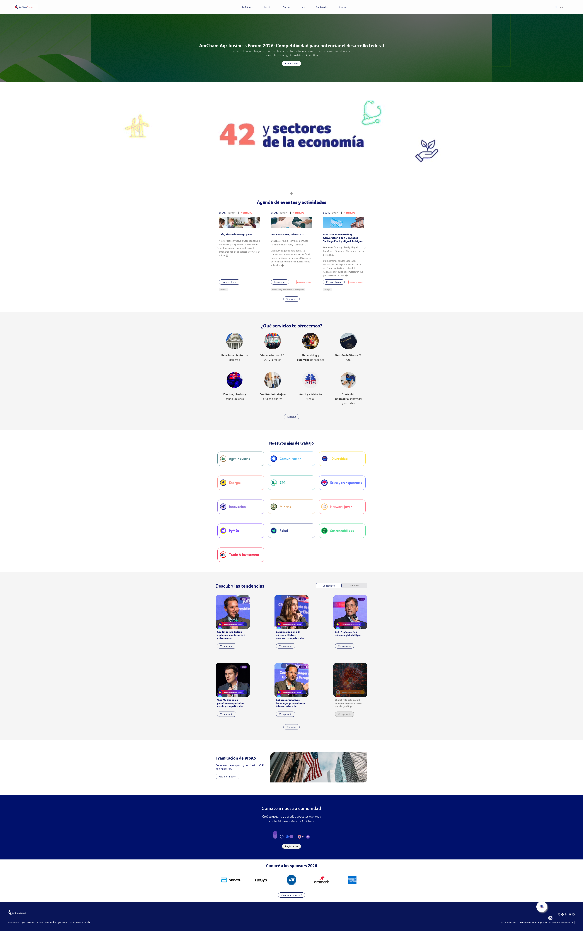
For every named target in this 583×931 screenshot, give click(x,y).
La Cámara (13, 922)
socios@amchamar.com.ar (561, 922)
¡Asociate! (62, 922)
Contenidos (50, 922)
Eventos (30, 922)
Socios (40, 922)
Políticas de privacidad (80, 922)
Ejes (23, 922)
